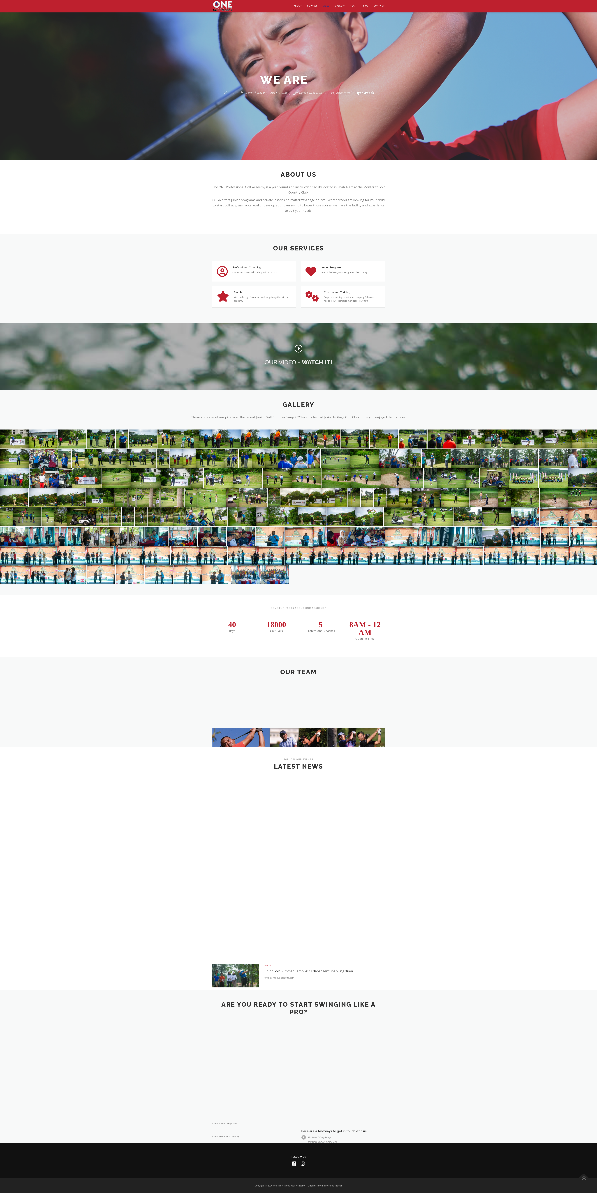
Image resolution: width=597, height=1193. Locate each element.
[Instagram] (303, 1163)
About (298, 6)
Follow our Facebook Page (298, 976)
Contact (379, 6)
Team (353, 6)
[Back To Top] (583, 1178)
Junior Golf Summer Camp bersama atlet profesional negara (310, 915)
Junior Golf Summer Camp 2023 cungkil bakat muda (303, 821)
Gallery (340, 6)
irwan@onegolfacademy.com (322, 1079)
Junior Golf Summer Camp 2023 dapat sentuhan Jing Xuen (308, 790)
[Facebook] (294, 1163)
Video (326, 6)
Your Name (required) (225, 1026)
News (365, 6)
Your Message (220, 1066)
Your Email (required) (225, 1039)
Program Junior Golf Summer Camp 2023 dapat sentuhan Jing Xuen (315, 853)
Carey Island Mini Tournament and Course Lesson (302, 947)
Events (267, 785)
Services (312, 6)
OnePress (313, 1185)
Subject (217, 1052)
